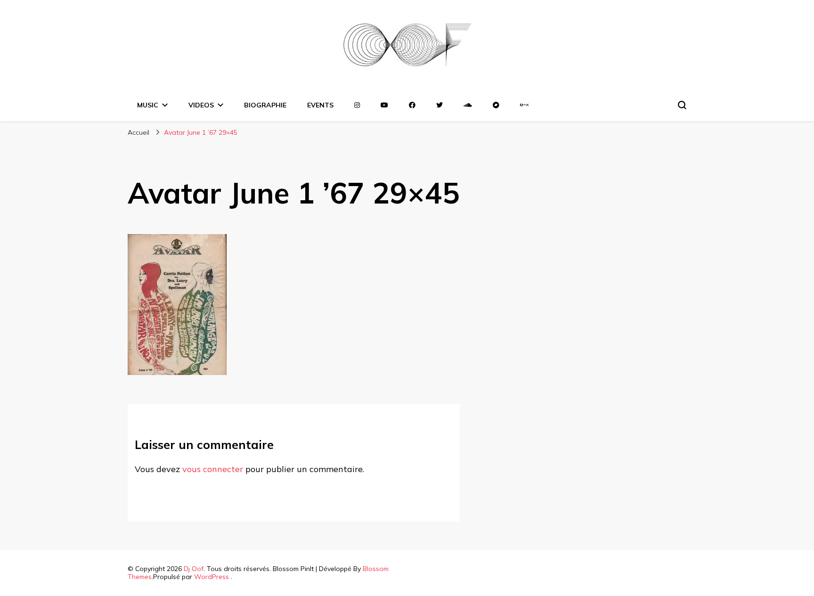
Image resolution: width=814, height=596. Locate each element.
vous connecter (212, 469)
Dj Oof (194, 568)
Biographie (265, 105)
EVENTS (320, 105)
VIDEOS (201, 105)
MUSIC (147, 105)
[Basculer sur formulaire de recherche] (682, 105)
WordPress (211, 576)
